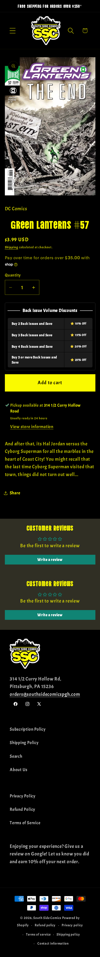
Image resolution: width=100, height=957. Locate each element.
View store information (31, 427)
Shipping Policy (24, 743)
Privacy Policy (22, 796)
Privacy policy (72, 925)
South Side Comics (47, 918)
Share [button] (15, 493)
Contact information (53, 943)
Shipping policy (68, 934)
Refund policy (45, 925)
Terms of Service (25, 823)
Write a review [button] (50, 559)
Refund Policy (22, 809)
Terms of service (38, 934)
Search (16, 756)
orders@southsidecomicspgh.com (45, 694)
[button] (12, 31)
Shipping (11, 247)
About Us (18, 770)
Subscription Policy (28, 729)
